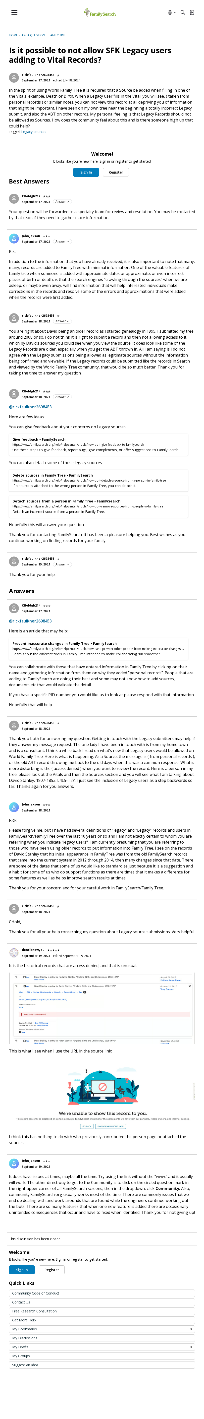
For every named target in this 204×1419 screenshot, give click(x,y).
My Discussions (24, 1338)
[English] (100, 12)
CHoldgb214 (31, 196)
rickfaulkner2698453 (38, 75)
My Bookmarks (102, 1329)
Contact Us (21, 1302)
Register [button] (116, 172)
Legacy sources (33, 131)
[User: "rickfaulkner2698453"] (14, 78)
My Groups (21, 1356)
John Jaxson (31, 236)
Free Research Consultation (34, 1311)
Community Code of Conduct (35, 1293)
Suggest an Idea (25, 1364)
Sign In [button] (86, 172)
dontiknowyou (33, 950)
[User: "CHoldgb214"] (14, 199)
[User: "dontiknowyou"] (14, 953)
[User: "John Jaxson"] (14, 239)
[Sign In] (191, 12)
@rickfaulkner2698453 (30, 407)
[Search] (182, 12)
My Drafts (102, 1347)
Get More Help (24, 1320)
